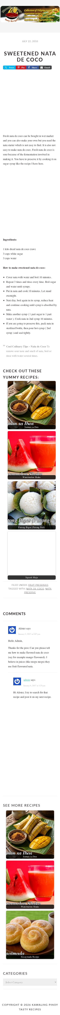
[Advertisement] (30, 103)
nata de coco (35, 589)
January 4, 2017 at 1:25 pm (34, 685)
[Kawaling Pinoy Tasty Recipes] (30, 23)
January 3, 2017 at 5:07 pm (29, 634)
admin (27, 679)
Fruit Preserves (38, 585)
